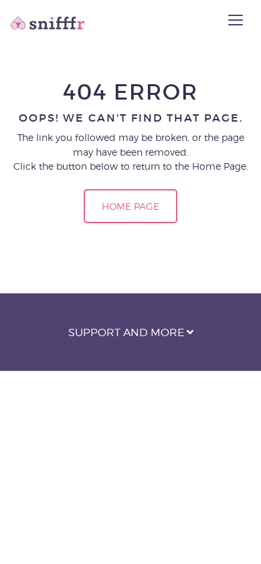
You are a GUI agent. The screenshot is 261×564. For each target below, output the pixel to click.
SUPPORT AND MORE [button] (127, 332)
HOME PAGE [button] (130, 206)
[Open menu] (235, 20)
